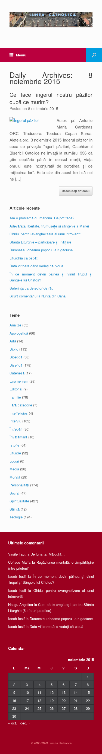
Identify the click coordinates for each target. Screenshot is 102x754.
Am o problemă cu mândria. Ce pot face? (42, 217)
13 (64, 692)
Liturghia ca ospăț (24, 258)
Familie (15, 397)
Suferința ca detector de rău (31, 288)
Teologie (16, 516)
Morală (15, 477)
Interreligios (19, 413)
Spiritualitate (19, 500)
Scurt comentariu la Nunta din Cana (38, 296)
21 (76, 700)
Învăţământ (18, 436)
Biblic (14, 349)
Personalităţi (19, 484)
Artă (13, 341)
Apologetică (19, 333)
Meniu (21, 54)
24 (27, 708)
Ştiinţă (15, 509)
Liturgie (15, 452)
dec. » (25, 723)
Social (14, 493)
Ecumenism (19, 381)
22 (88, 700)
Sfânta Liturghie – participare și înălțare (40, 242)
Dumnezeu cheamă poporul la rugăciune (41, 249)
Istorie (14, 445)
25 (39, 708)
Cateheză (17, 373)
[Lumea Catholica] (51, 19)
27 (64, 708)
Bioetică (16, 357)
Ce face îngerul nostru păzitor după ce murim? (51, 98)
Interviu (15, 420)
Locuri (14, 461)
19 (52, 700)
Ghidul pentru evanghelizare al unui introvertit (45, 233)
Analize (15, 325)
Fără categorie (21, 405)
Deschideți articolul (75, 191)
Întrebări (16, 429)
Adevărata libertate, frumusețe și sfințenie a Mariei (49, 226)
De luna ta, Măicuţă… (47, 554)
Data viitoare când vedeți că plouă (36, 265)
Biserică (16, 365)
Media (14, 468)
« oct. (12, 723)
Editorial (16, 389)
